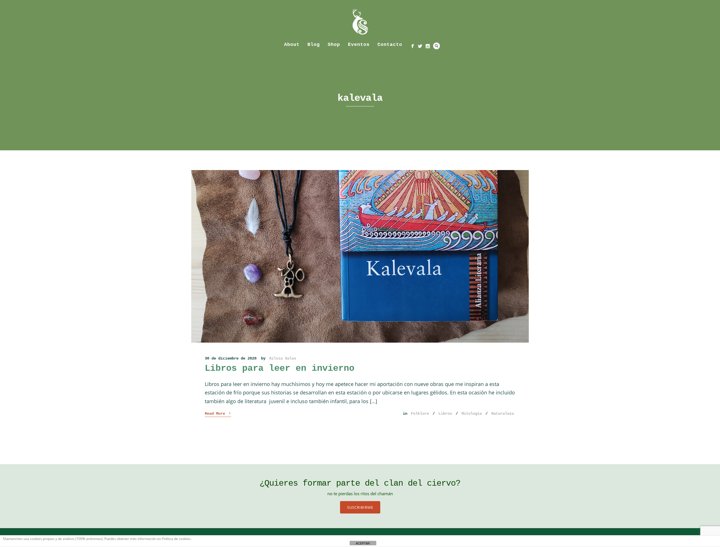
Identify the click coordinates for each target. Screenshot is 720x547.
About (292, 44)
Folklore (420, 413)
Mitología (472, 413)
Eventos (359, 44)
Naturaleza (502, 413)
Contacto (389, 44)
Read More (218, 413)
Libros (445, 413)
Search (436, 46)
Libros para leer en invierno (279, 368)
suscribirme (360, 507)
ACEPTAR (363, 543)
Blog (313, 44)
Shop (334, 44)
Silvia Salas (282, 358)
